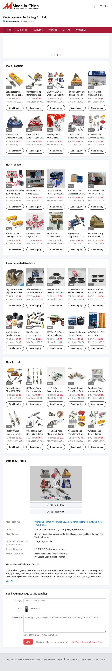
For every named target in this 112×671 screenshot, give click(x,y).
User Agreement (72, 659)
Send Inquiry (15, 108)
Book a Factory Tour (56, 511)
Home (8, 29)
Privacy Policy (99, 659)
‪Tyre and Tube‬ (95, 521)
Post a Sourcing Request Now (87, 642)
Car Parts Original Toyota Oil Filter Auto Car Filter (96, 193)
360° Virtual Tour (57, 505)
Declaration (86, 659)
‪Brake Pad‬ (60, 521)
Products (24, 29)
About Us (38, 29)
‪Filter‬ (36, 524)
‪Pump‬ (43, 524)
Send (28, 641)
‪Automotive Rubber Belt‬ (77, 521)
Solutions (52, 29)
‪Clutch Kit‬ (50, 521)
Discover (66, 29)
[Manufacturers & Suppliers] (21, 5)
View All (9, 581)
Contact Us (81, 29)
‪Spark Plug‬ (39, 521)
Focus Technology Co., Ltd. (37, 659)
